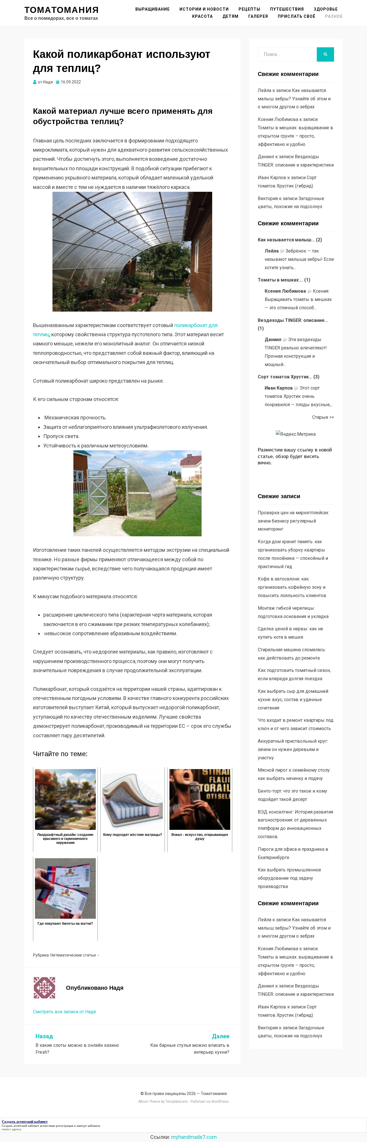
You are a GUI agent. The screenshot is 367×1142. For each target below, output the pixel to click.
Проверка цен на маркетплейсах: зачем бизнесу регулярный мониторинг (293, 521)
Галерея (258, 16)
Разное (334, 16)
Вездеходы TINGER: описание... (293, 320)
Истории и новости (204, 9)
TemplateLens (176, 1102)
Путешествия (287, 9)
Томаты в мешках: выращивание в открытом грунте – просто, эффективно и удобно (295, 136)
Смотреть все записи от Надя (64, 1011)
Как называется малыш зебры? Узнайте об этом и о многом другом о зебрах (294, 99)
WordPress (220, 1102)
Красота (202, 16)
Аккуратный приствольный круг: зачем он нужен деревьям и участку (293, 749)
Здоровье (326, 9)
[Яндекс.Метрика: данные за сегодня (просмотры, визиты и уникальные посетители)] (296, 434)
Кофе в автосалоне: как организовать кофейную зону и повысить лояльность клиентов (292, 587)
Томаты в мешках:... (280, 280)
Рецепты (249, 9)
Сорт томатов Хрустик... (285, 377)
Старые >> (323, 417)
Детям (230, 16)
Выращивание (152, 9)
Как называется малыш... (286, 240)
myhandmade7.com (194, 1137)
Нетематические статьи (73, 955)
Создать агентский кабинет (20, 1125)
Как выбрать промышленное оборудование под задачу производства (289, 878)
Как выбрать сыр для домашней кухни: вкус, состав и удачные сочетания (293, 700)
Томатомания (61, 10)
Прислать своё (296, 16)
